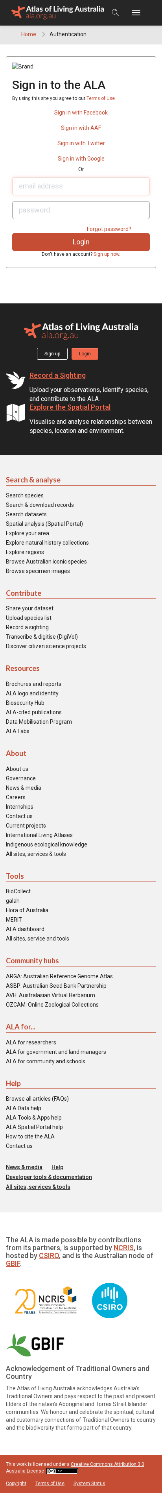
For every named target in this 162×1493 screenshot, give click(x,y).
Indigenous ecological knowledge (46, 844)
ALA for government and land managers (56, 1052)
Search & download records (40, 505)
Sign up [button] (52, 354)
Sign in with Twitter (81, 143)
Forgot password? (109, 229)
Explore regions (25, 552)
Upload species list (29, 618)
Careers (16, 797)
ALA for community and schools (45, 1061)
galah (13, 901)
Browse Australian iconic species (46, 561)
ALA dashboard (25, 929)
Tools (15, 876)
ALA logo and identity (32, 693)
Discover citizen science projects (46, 646)
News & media (23, 788)
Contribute (23, 593)
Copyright (16, 1483)
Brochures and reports (33, 684)
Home (28, 34)
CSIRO (49, 1255)
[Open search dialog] (115, 12)
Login (85, 354)
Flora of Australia (27, 910)
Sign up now (106, 254)
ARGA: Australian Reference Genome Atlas (59, 976)
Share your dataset (29, 608)
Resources (23, 668)
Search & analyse (33, 479)
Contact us (19, 816)
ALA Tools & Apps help (34, 1117)
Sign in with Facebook (81, 112)
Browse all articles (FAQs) (37, 1099)
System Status (89, 1483)
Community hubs (32, 960)
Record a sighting (27, 627)
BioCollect (18, 891)
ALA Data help (23, 1108)
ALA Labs (17, 731)
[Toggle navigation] (140, 13)
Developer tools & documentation (49, 1177)
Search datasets (26, 514)
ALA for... (20, 1026)
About (16, 753)
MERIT (14, 919)
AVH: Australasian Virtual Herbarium (50, 995)
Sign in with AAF (81, 128)
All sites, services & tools (36, 854)
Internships (19, 807)
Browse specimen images (38, 571)
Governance (21, 778)
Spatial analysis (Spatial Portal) (44, 524)
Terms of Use (101, 98)
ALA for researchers (31, 1042)
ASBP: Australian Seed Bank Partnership (56, 986)
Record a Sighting (57, 375)
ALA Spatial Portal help (34, 1127)
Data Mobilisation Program (39, 722)
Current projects (26, 825)
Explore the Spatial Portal (69, 407)
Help (13, 1083)
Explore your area (27, 533)
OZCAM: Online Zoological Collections (52, 1004)
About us (17, 769)
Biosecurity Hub (25, 703)
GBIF (13, 1263)
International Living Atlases (39, 835)
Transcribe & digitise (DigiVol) (42, 637)
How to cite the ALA (30, 1136)
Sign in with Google (81, 158)
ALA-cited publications (34, 712)
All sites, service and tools (37, 938)
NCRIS (124, 1248)
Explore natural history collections (47, 543)
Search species (25, 495)
